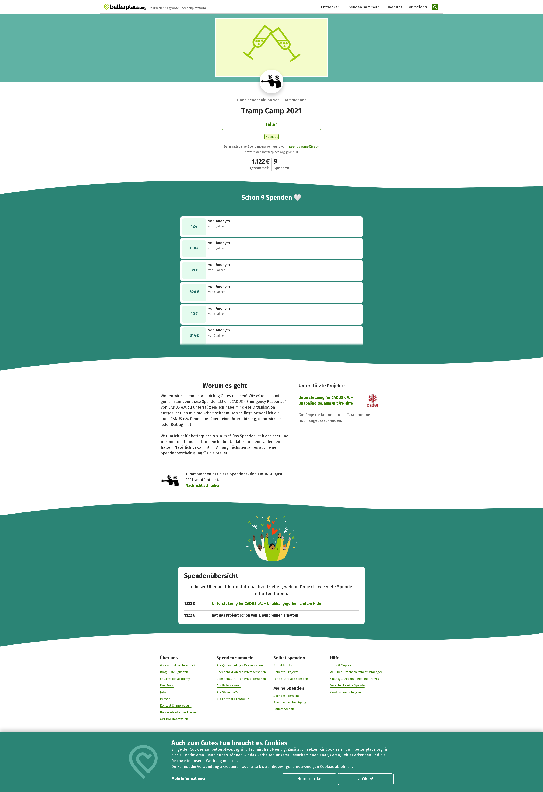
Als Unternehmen (229, 685)
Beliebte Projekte (285, 672)
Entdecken (330, 7)
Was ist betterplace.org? (177, 665)
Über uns (394, 7)
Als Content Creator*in (233, 699)
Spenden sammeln (363, 7)
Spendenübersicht (286, 696)
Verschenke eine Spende (347, 685)
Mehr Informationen (188, 778)
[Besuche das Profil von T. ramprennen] (272, 81)
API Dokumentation (174, 719)
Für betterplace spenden (290, 679)
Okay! (367, 779)
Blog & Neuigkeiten (174, 672)
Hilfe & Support (341, 665)
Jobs (163, 692)
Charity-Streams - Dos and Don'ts (354, 679)
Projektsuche (282, 665)
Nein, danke (309, 779)
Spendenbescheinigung (289, 702)
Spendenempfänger (304, 147)
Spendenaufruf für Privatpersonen (241, 679)
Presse (165, 699)
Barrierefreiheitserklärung (179, 712)
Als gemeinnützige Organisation (240, 665)
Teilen (271, 124)
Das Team (167, 685)
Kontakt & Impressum (176, 705)
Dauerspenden (283, 709)
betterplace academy (175, 679)
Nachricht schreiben (203, 485)
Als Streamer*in (228, 692)
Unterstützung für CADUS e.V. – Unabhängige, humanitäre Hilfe (266, 603)
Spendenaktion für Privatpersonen (241, 672)
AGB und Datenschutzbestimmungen (356, 672)
